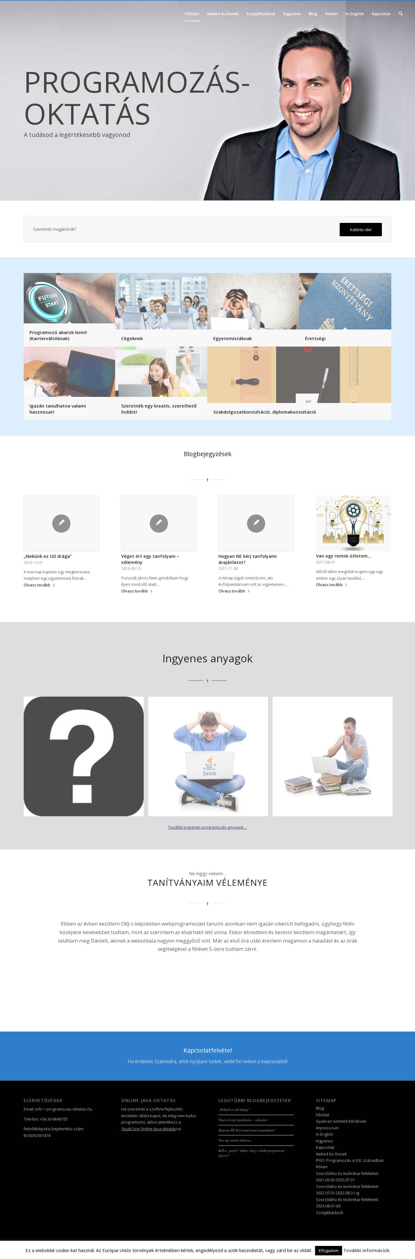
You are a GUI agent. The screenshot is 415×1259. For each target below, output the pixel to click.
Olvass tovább (37, 585)
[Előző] (37, 928)
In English (324, 1134)
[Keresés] (400, 13)
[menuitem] (192, 13)
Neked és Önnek (331, 1154)
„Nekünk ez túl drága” (48, 556)
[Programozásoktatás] (37, 13)
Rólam (322, 1166)
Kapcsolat (325, 1147)
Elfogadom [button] (328, 1250)
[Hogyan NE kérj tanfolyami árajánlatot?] (256, 523)
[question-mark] (86, 759)
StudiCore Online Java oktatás (148, 1128)
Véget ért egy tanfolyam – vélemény (243, 1119)
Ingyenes (324, 1141)
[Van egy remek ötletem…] (353, 523)
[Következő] (378, 928)
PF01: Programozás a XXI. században (350, 1160)
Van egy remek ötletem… (343, 556)
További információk (366, 1250)
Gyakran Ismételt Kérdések (341, 1121)
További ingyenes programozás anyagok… (207, 827)
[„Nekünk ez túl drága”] (61, 523)
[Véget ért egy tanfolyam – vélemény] (159, 523)
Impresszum (327, 1128)
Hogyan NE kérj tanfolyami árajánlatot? (246, 1130)
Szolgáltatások (329, 1212)
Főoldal (322, 1114)
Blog (320, 1108)
